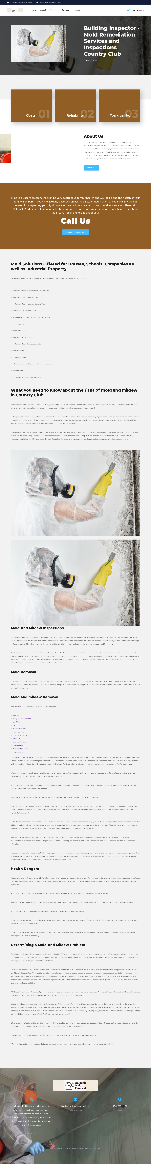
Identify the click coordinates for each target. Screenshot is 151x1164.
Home (33, 10)
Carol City (16, 722)
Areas (77, 10)
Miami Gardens (18, 732)
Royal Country (18, 752)
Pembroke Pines (19, 728)
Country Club (18, 745)
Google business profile (22, 718)
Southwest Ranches (21, 735)
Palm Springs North (20, 748)
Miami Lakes (17, 738)
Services (65, 10)
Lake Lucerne (18, 725)
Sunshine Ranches (20, 742)
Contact (53, 10)
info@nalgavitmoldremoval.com (20, 2)
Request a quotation (75, 232)
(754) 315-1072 (137, 10)
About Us (91, 168)
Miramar (16, 715)
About (43, 10)
